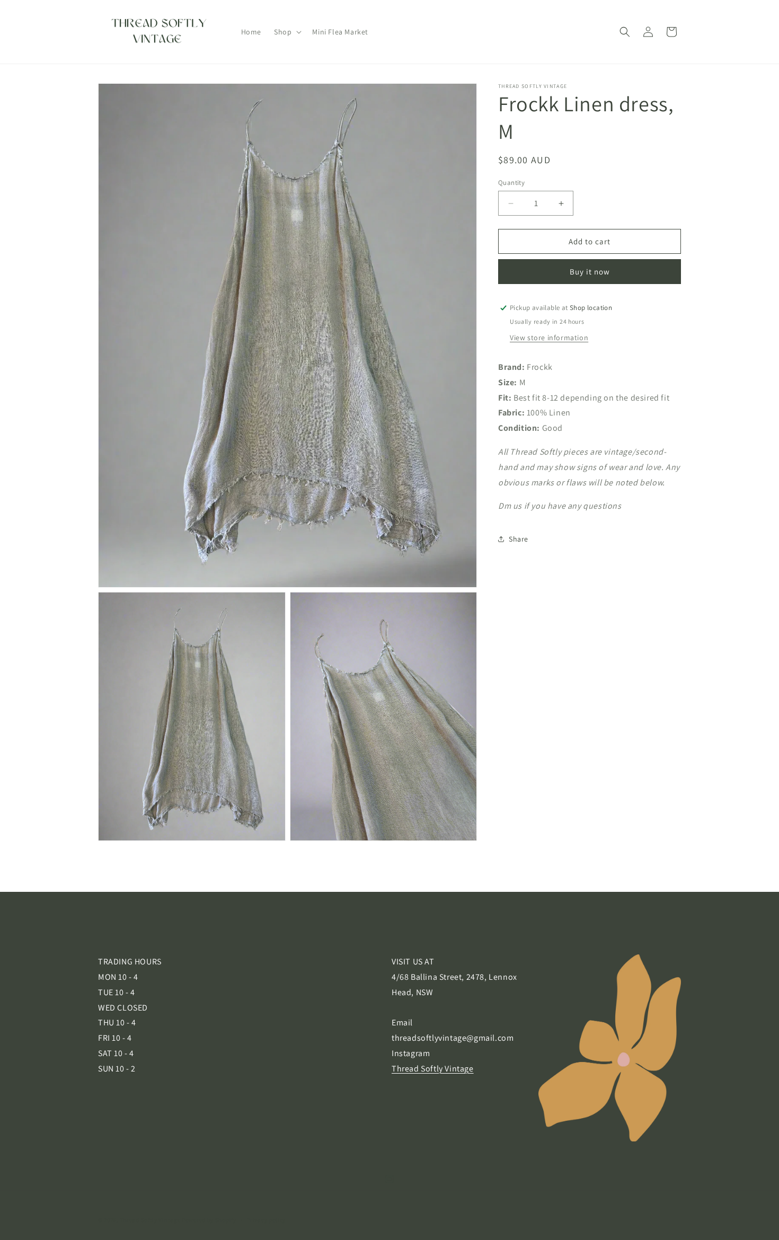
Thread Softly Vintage (433, 1068)
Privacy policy (266, 1220)
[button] (287, 32)
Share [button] (518, 538)
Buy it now (590, 272)
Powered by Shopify (209, 1220)
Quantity (511, 182)
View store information (549, 337)
